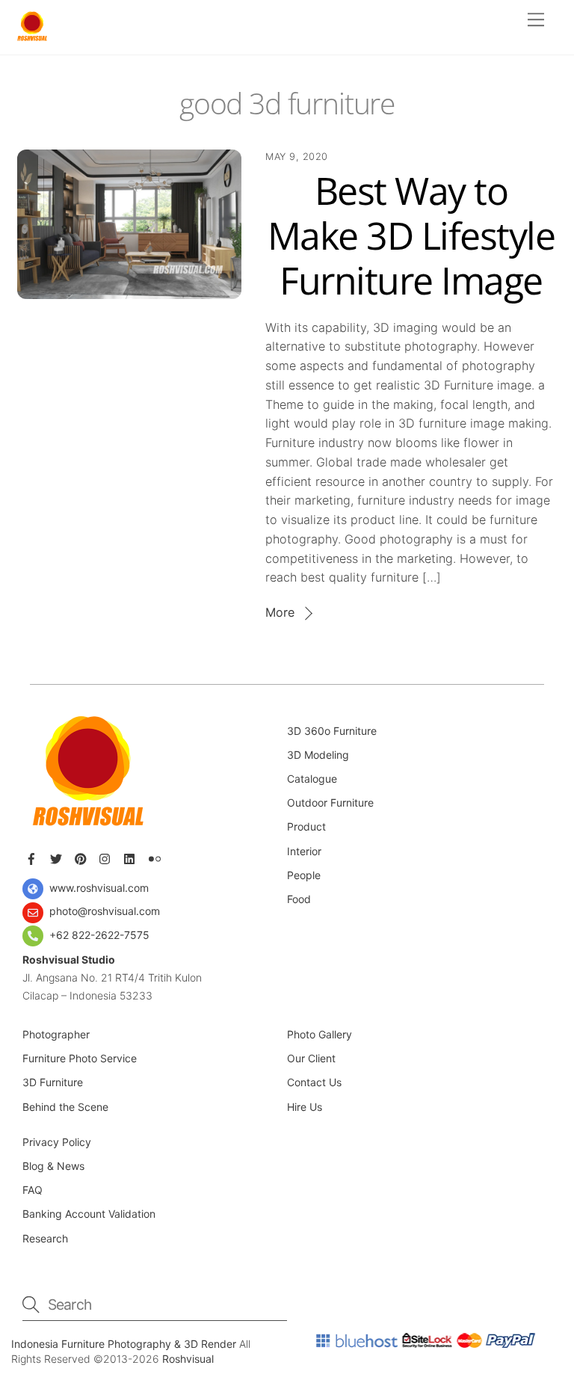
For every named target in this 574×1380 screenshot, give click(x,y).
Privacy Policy (56, 1142)
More (279, 612)
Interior (304, 851)
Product (306, 826)
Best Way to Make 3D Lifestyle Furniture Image (411, 235)
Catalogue (312, 778)
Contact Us (314, 1082)
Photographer (56, 1034)
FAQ (32, 1189)
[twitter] (57, 856)
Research (46, 1238)
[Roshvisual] (32, 36)
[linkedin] (131, 856)
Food (299, 899)
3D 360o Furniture (332, 730)
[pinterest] (82, 856)
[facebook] (32, 856)
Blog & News (53, 1165)
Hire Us (304, 1106)
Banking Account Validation (88, 1213)
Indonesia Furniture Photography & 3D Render (125, 1343)
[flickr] (156, 856)
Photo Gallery (319, 1034)
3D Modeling (318, 754)
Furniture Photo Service (79, 1058)
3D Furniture (52, 1082)
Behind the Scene (65, 1106)
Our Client (313, 1058)
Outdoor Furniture (330, 802)
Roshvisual (188, 1358)
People (304, 875)
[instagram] (106, 856)
